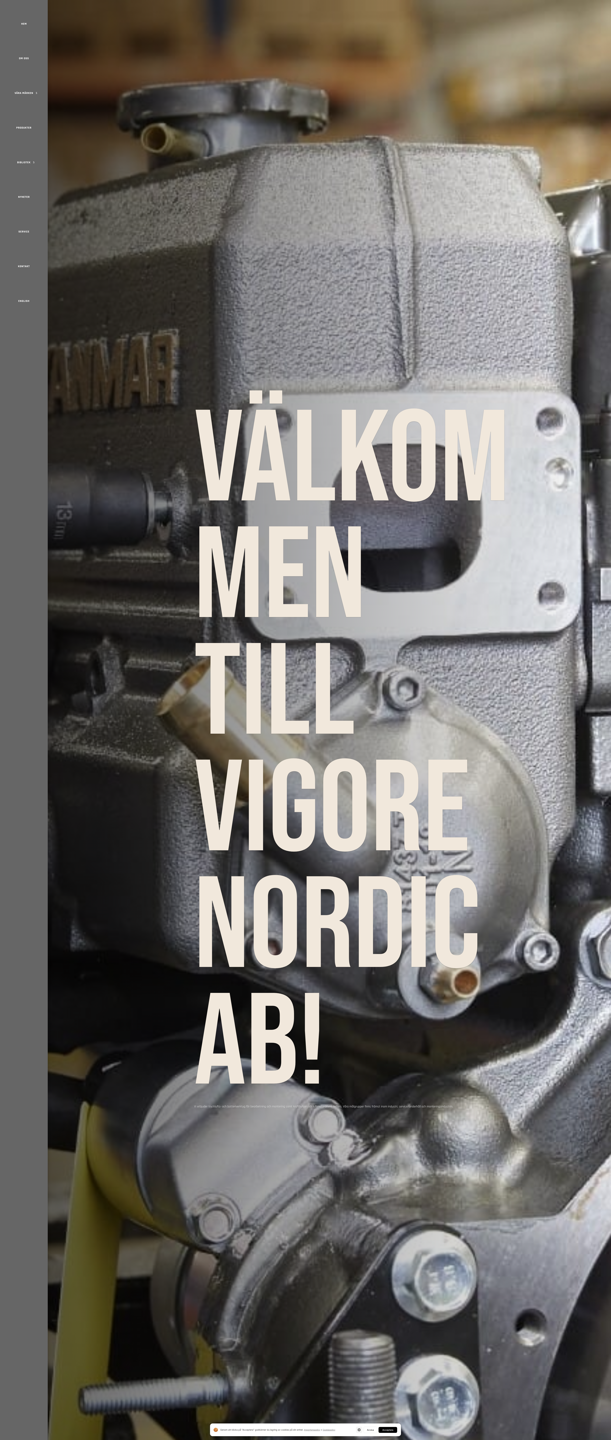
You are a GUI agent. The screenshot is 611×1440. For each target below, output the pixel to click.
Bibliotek (24, 162)
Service (23, 231)
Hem (24, 24)
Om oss (24, 58)
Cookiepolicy (329, 1430)
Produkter (24, 128)
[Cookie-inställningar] (359, 1430)
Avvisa (370, 1430)
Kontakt (24, 266)
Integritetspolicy (312, 1430)
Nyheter (24, 197)
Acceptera (387, 1430)
